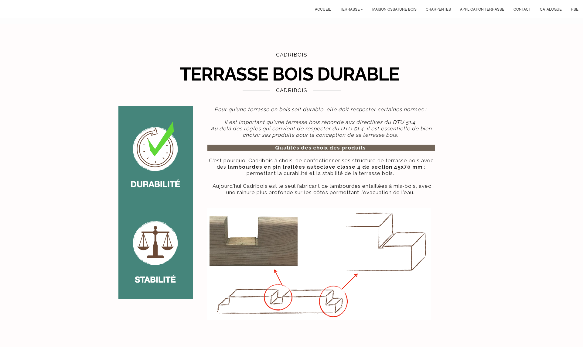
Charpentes (438, 9)
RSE (574, 9)
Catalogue (551, 9)
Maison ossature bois (394, 9)
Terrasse (350, 9)
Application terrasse (482, 9)
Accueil (323, 9)
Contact (522, 9)
